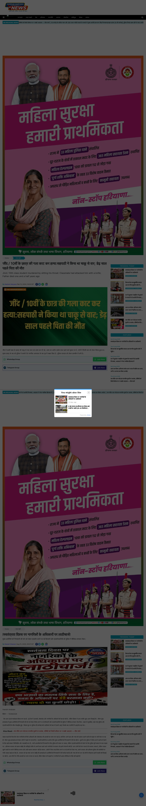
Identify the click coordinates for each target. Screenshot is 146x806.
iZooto (89, 415)
